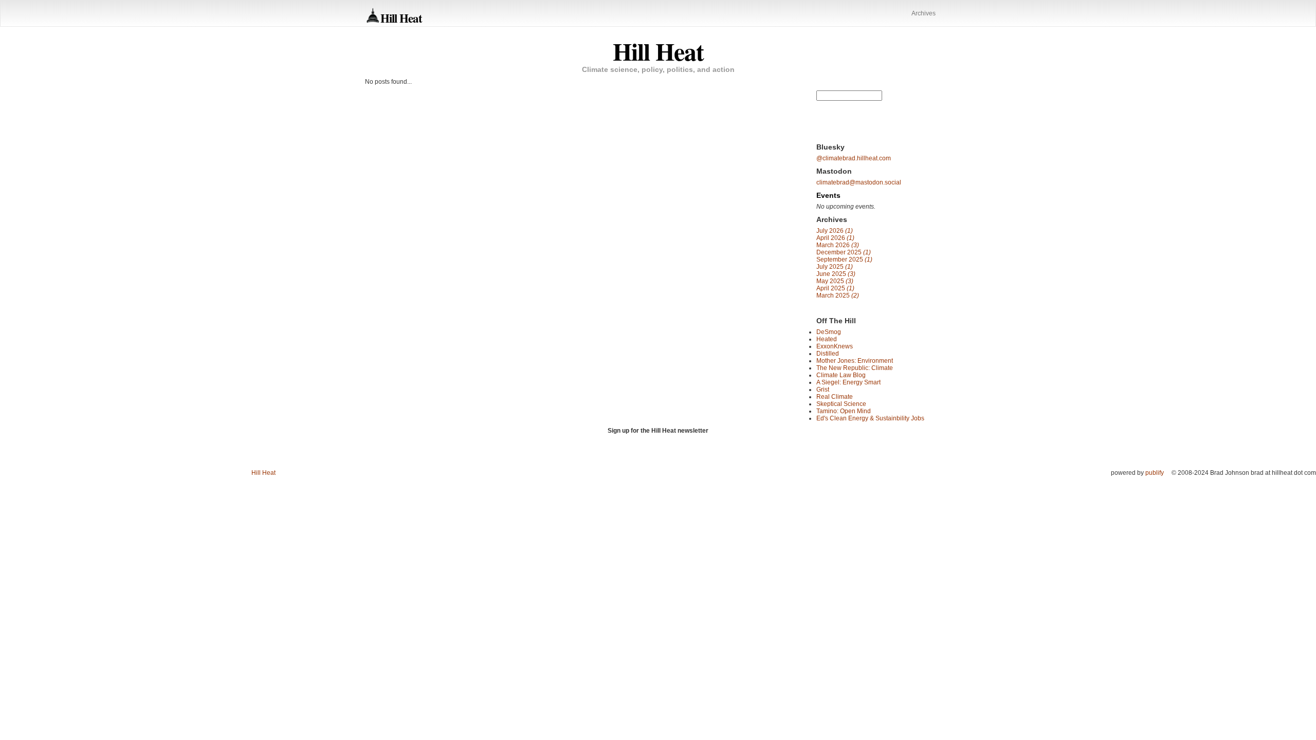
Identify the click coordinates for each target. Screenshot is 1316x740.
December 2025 (843, 252)
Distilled (827, 353)
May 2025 (834, 281)
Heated (826, 339)
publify (1154, 472)
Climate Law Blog (841, 375)
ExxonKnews (834, 346)
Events (828, 195)
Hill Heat (401, 17)
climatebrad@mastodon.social (858, 182)
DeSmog (828, 332)
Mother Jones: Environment (854, 360)
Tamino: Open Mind (843, 411)
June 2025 (835, 274)
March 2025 (837, 295)
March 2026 (837, 245)
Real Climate (834, 396)
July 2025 (834, 266)
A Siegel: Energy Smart (848, 382)
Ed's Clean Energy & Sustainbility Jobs (870, 418)
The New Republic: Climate (854, 368)
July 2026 (834, 230)
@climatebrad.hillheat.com (853, 158)
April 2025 (835, 288)
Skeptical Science (841, 404)
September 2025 (844, 259)
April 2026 (835, 238)
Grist (822, 389)
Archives (923, 13)
